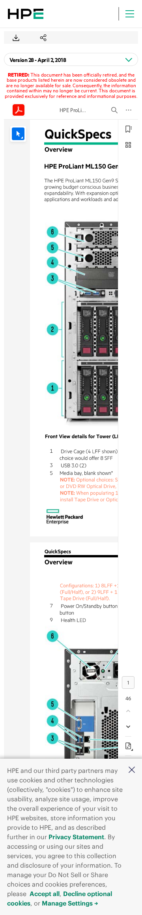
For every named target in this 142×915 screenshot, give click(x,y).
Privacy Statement (76, 837)
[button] (132, 770)
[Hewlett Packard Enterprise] (25, 14)
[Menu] (129, 14)
